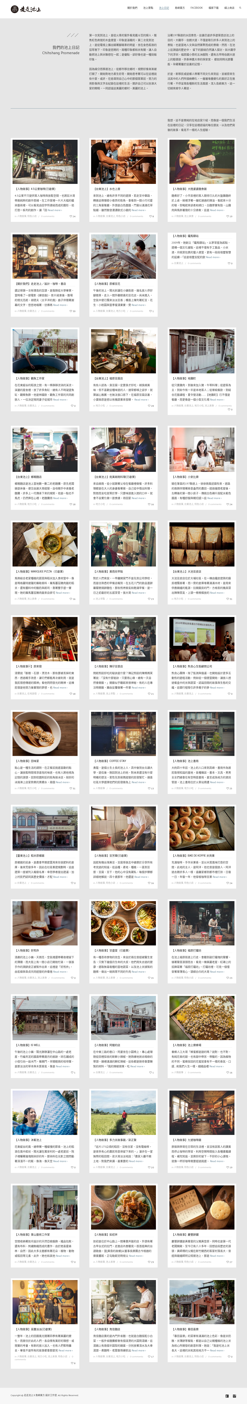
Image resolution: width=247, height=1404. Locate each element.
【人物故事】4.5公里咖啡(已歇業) (35, 188)
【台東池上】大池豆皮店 (186, 571)
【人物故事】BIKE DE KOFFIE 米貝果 (193, 855)
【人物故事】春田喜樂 (185, 1329)
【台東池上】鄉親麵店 (28, 476)
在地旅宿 (32, 693)
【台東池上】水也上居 (106, 188)
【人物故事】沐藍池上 (28, 1139)
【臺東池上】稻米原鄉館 (29, 855)
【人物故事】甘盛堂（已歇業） (112, 950)
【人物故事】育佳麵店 (106, 1329)
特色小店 (32, 216)
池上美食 (189, 216)
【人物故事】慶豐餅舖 (185, 1234)
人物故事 (21, 216)
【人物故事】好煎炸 (27, 950)
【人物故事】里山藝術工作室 (32, 1234)
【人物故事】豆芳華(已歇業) (110, 855)
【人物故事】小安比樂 (185, 476)
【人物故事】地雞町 (184, 378)
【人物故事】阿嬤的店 (106, 1045)
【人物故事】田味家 (27, 761)
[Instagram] (234, 1396)
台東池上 (110, 216)
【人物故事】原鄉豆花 (106, 283)
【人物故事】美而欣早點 (108, 571)
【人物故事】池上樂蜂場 (186, 1045)
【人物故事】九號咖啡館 (186, 1139)
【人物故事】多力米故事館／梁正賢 (114, 1139)
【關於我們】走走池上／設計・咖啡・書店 (40, 283)
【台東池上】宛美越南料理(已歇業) (114, 476)
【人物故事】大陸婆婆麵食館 (189, 188)
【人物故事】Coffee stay (109, 761)
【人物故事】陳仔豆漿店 (108, 666)
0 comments (47, 216)
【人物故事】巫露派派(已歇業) (33, 1329)
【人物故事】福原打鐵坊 (186, 950)
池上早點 (100, 598)
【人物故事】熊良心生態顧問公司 (192, 666)
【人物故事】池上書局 (185, 761)
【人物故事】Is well (27, 1045)
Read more (54, 210)
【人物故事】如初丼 (105, 1234)
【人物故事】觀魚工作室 (29, 378)
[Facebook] (227, 1396)
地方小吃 (120, 311)
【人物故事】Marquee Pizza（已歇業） (40, 571)
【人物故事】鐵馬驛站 (185, 235)
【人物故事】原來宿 (28, 666)
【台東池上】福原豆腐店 (108, 378)
